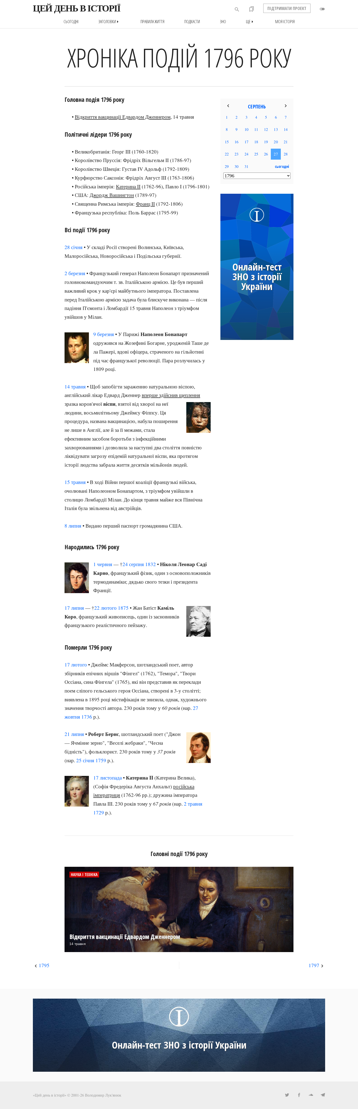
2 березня (75, 273)
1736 (86, 716)
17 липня (74, 607)
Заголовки (109, 22)
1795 (44, 965)
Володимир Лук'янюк (103, 1095)
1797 (314, 965)
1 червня (102, 564)
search (237, 9)
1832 (150, 564)
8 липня (73, 525)
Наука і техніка (84, 874)
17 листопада (107, 777)
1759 (100, 760)
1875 (123, 607)
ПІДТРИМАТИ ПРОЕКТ (286, 8)
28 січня (74, 247)
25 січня (85, 760)
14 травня (75, 386)
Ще (250, 22)
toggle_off (322, 9)
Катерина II (128, 186)
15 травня (75, 482)
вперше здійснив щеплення (171, 395)
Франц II (145, 203)
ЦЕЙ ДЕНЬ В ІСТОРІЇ (76, 8)
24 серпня (133, 564)
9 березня (103, 334)
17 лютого (76, 664)
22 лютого (105, 607)
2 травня (193, 803)
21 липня (74, 734)
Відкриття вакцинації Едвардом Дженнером (122, 116)
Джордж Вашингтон (112, 195)
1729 (98, 812)
